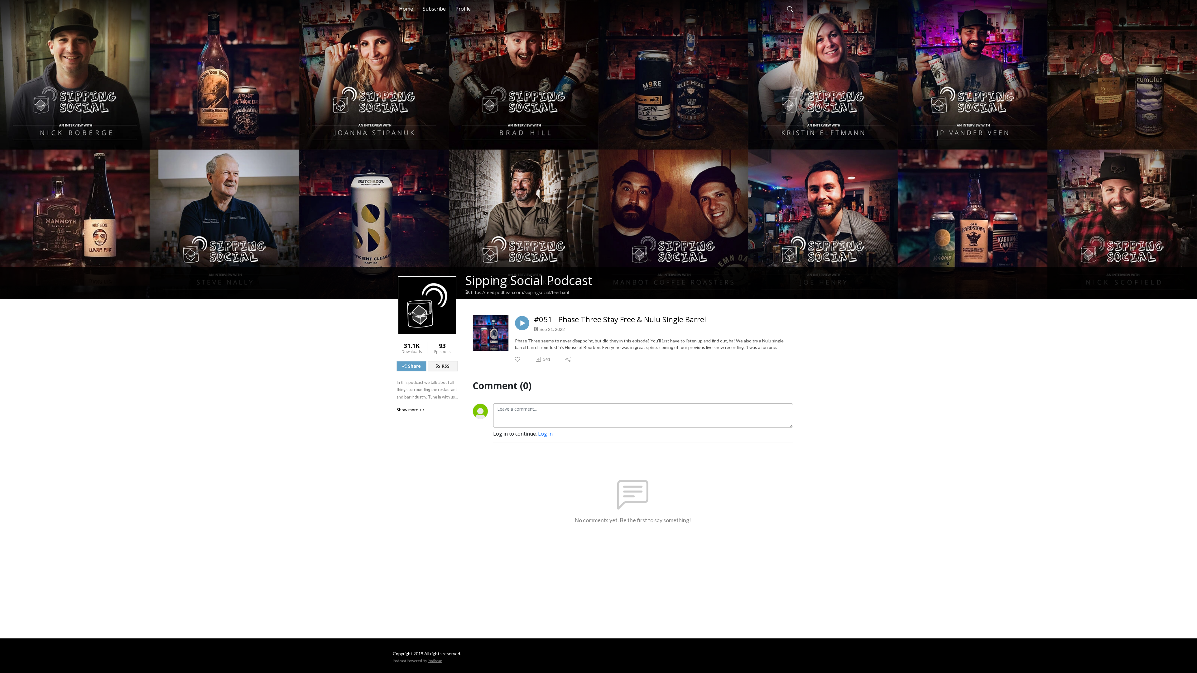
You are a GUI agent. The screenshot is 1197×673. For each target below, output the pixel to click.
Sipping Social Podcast (529, 280)
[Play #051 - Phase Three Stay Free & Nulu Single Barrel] (522, 323)
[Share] (568, 359)
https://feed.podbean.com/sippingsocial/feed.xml (520, 292)
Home (406, 8)
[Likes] (518, 359)
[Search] (790, 8)
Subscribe (434, 8)
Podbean (435, 660)
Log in (545, 433)
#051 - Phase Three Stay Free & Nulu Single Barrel (620, 319)
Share (414, 366)
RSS (445, 366)
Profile (463, 8)
